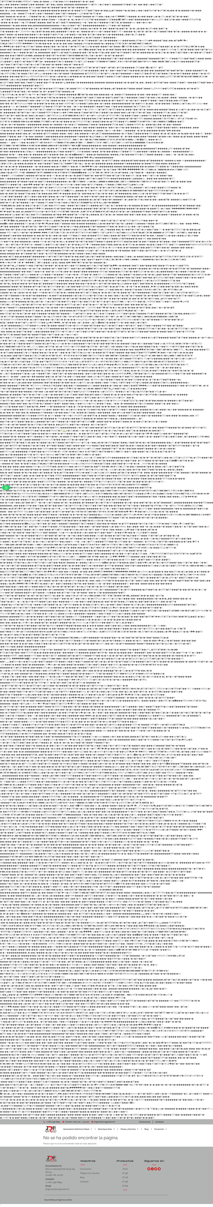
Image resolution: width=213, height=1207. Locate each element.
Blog (146, 1129)
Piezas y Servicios (128, 1129)
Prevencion (159, 1129)
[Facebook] (148, 1168)
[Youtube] (159, 1168)
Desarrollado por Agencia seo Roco (58, 1200)
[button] (6, 487)
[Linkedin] (155, 1168)
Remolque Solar (105, 1129)
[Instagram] (152, 1168)
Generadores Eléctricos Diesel (76, 1129)
